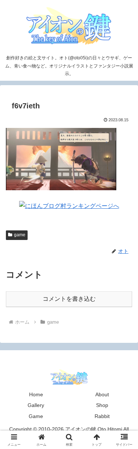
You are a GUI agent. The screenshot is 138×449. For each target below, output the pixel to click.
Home (36, 394)
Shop (102, 405)
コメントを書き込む (69, 299)
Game (36, 416)
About (102, 394)
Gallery (36, 405)
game (19, 234)
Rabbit (102, 416)
